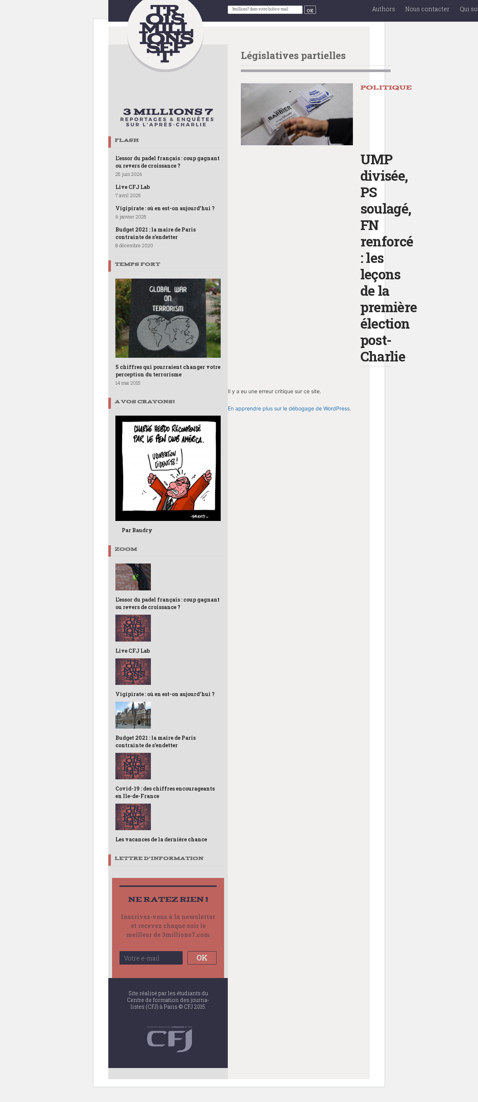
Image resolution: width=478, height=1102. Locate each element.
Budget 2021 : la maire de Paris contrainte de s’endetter (155, 233)
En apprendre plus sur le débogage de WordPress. (289, 408)
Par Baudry (137, 530)
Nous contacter (427, 9)
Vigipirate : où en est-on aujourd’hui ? (165, 208)
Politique (386, 87)
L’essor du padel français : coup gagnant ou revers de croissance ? (167, 162)
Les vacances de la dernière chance (161, 839)
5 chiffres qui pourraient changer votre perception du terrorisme (167, 370)
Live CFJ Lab (132, 186)
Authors (383, 9)
